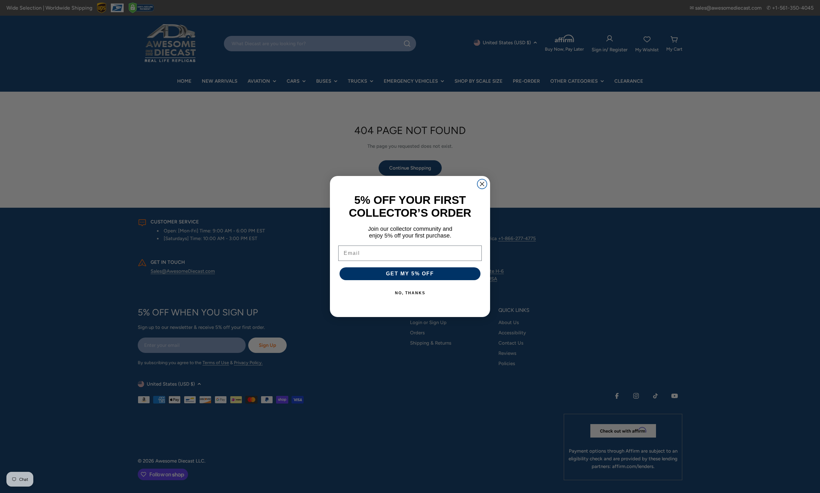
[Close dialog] (482, 184)
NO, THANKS (410, 293)
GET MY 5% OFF (410, 273)
